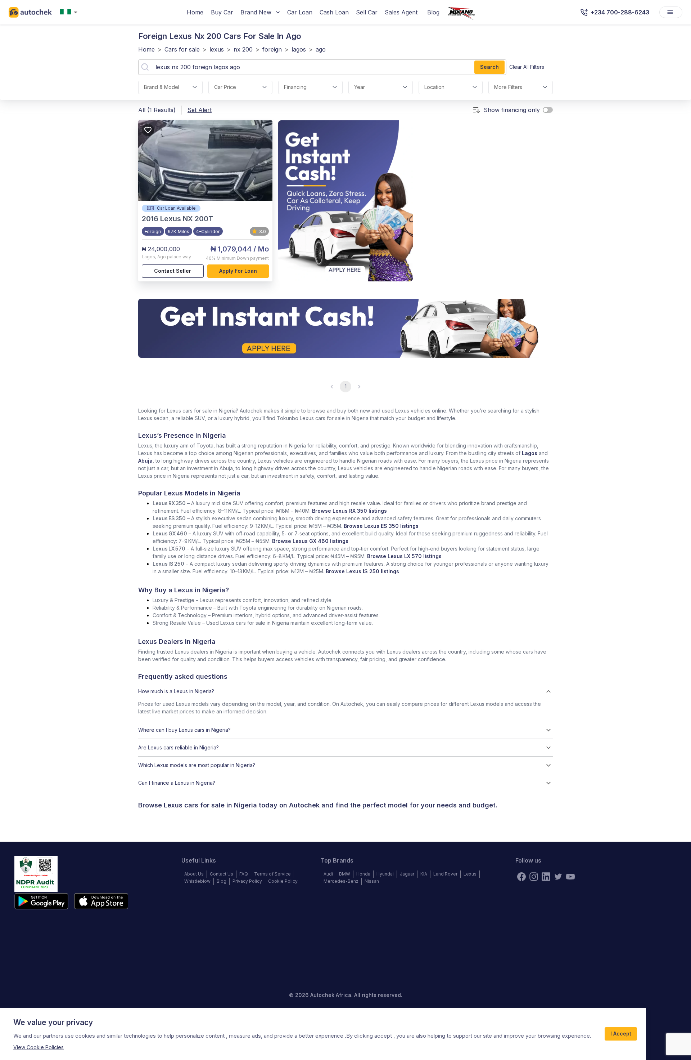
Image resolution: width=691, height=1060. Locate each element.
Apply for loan (238, 271)
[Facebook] (521, 876)
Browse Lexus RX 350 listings (349, 511)
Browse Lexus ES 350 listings (381, 526)
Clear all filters (526, 67)
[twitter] (558, 876)
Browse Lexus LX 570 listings (404, 556)
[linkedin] (546, 876)
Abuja (145, 461)
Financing (295, 87)
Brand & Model (161, 87)
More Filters (508, 87)
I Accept (620, 1033)
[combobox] (70, 12)
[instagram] (534, 876)
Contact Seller (172, 271)
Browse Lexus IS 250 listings (362, 571)
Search (489, 67)
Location (434, 87)
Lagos (529, 453)
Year (359, 87)
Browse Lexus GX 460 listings (310, 541)
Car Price (225, 87)
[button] (345, 691)
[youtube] (570, 876)
